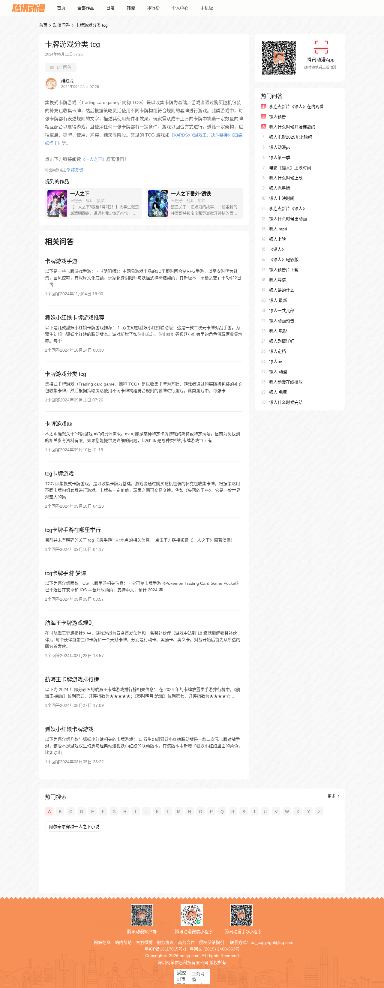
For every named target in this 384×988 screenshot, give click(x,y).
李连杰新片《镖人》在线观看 (296, 106)
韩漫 (131, 7)
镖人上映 (277, 239)
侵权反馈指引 (211, 942)
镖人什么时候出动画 (288, 218)
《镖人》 (277, 249)
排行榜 (153, 7)
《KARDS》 (181, 135)
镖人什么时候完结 (286, 402)
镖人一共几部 (281, 310)
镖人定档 (277, 351)
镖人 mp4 (278, 229)
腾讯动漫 (28, 8)
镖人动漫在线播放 (286, 382)
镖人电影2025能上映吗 (290, 137)
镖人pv (275, 361)
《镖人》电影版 (283, 259)
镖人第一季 (279, 157)
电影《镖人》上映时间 (290, 167)
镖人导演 (277, 280)
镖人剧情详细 (281, 341)
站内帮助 (123, 942)
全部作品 (85, 7)
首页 (61, 7)
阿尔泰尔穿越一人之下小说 (74, 826)
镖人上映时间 (281, 198)
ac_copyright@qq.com (272, 942)
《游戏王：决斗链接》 (212, 135)
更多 (332, 796)
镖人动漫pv (279, 147)
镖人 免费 (278, 392)
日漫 (110, 7)
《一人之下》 (93, 159)
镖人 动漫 (278, 371)
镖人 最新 (278, 300)
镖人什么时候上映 (286, 178)
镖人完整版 (279, 188)
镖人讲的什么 (281, 290)
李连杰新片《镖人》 (288, 208)
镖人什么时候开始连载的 (292, 127)
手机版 (206, 7)
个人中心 (180, 7)
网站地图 (102, 942)
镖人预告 (277, 116)
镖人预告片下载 (283, 269)
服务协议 (165, 942)
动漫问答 (61, 25)
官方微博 (144, 942)
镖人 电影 (278, 331)
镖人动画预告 (281, 320)
